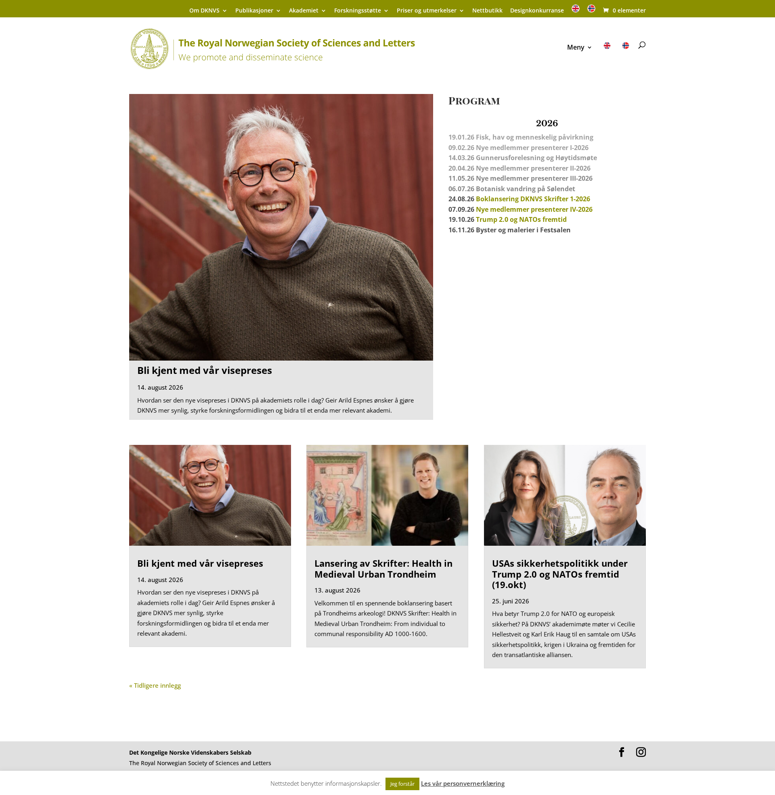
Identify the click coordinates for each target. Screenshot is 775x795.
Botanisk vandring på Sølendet (526, 188)
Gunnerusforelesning (510, 157)
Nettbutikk (487, 11)
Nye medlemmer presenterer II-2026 (533, 168)
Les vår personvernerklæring (463, 783)
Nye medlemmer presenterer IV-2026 (534, 209)
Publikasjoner (254, 11)
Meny (575, 48)
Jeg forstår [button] (402, 783)
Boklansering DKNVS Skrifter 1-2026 (533, 198)
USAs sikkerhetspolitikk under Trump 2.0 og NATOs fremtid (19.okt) (560, 574)
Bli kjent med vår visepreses (204, 370)
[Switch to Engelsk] (576, 11)
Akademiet (303, 11)
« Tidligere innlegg (155, 685)
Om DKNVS (204, 11)
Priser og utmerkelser (427, 11)
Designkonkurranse (537, 11)
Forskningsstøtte (357, 11)
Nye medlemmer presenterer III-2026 (534, 178)
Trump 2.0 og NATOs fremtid (521, 219)
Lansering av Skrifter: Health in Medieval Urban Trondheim (383, 568)
